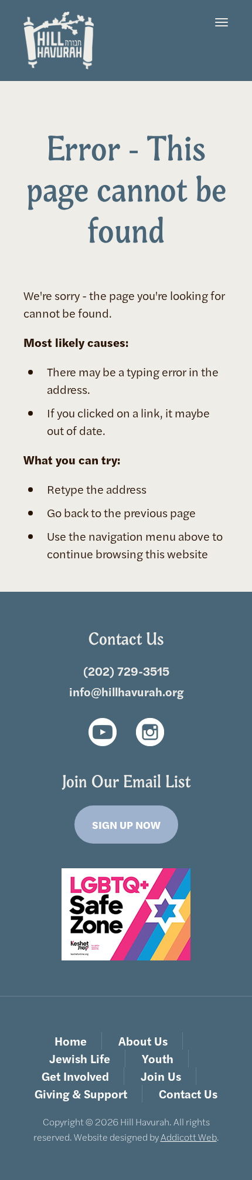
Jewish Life (79, 1058)
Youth (157, 1058)
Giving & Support (81, 1093)
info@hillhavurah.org (126, 691)
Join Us (161, 1075)
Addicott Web (189, 1137)
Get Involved (75, 1075)
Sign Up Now (126, 824)
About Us (143, 1040)
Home (71, 1040)
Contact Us (188, 1093)
